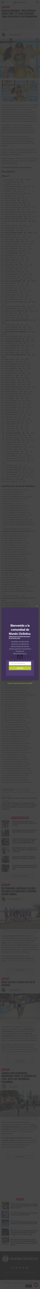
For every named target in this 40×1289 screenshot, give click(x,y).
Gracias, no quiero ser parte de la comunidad (20, 683)
